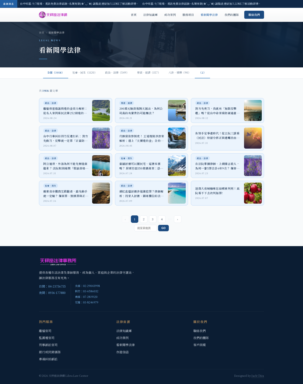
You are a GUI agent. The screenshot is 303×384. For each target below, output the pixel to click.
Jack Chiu (257, 376)
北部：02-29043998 (87, 286)
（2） (202, 72)
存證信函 (122, 352)
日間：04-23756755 (52, 286)
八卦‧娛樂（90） (180, 72)
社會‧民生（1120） (84, 72)
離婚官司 (45, 331)
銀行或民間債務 (50, 352)
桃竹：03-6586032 (86, 291)
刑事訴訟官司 (48, 345)
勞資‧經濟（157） (148, 72)
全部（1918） (55, 72)
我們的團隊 (231, 15)
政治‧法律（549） (117, 72)
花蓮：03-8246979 (86, 302)
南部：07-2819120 (86, 297)
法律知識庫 (150, 15)
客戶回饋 (199, 345)
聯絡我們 (254, 15)
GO (163, 228)
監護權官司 (46, 338)
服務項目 (188, 15)
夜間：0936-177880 (52, 292)
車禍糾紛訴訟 (48, 359)
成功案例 (170, 15)
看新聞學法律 (209, 15)
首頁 (134, 15)
